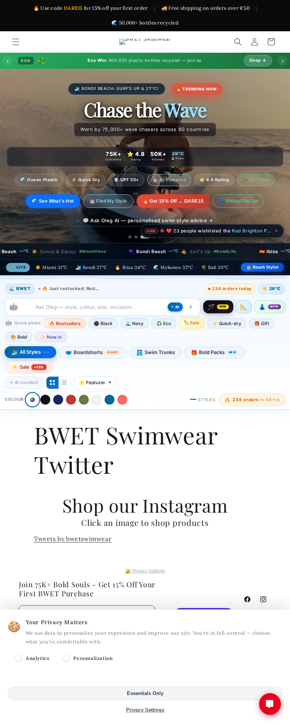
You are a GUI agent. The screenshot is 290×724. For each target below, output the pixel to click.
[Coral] (122, 400)
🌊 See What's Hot (53, 201)
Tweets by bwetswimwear (72, 538)
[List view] (65, 383)
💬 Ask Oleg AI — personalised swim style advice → (148, 220)
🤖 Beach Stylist (262, 267)
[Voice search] (190, 307)
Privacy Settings (145, 710)
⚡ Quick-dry (226, 323)
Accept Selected (145, 677)
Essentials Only (145, 693)
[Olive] (84, 400)
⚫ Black (103, 323)
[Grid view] (52, 383)
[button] (16, 42)
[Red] (71, 400)
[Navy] (58, 400)
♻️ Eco (163, 323)
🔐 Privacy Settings (145, 571)
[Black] (45, 400)
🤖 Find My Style (108, 201)
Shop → (258, 60)
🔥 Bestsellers (65, 323)
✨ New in (51, 337)
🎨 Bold (19, 337)
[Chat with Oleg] (270, 704)
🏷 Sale (191, 322)
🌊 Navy (134, 323)
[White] (97, 400)
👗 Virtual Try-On (238, 201)
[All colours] (32, 400)
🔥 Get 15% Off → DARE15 (173, 201)
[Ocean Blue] (109, 400)
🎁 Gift (261, 323)
